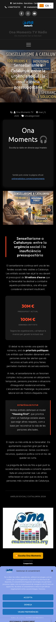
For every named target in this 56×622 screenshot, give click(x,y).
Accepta (28, 597)
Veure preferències (28, 612)
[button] (52, 570)
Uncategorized (32, 115)
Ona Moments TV (24, 112)
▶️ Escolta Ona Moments (28, 555)
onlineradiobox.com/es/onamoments (28, 178)
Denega (28, 604)
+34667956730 (14, 7)
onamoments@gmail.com (37, 7)
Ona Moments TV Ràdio (28, 32)
